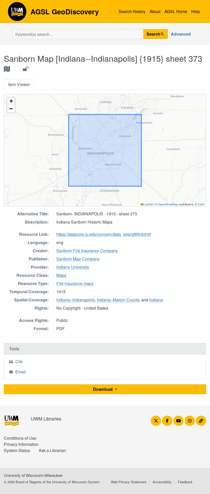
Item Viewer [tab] (19, 84)
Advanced (181, 34)
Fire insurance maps (74, 283)
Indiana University (72, 267)
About (155, 11)
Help (195, 11)
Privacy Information (21, 444)
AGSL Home (175, 11)
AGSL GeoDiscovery (17, 13)
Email (20, 372)
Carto (201, 204)
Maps (61, 275)
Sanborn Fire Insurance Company (87, 251)
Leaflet (148, 204)
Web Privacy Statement (128, 481)
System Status (17, 450)
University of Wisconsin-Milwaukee (33, 475)
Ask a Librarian (52, 450)
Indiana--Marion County (118, 300)
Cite (19, 361)
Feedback (185, 481)
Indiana (156, 300)
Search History (132, 11)
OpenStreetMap (168, 204)
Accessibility (162, 481)
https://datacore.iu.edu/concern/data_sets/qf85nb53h (103, 234)
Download (103, 389)
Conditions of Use (20, 438)
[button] (11, 101)
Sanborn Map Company (78, 259)
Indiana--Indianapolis (75, 300)
